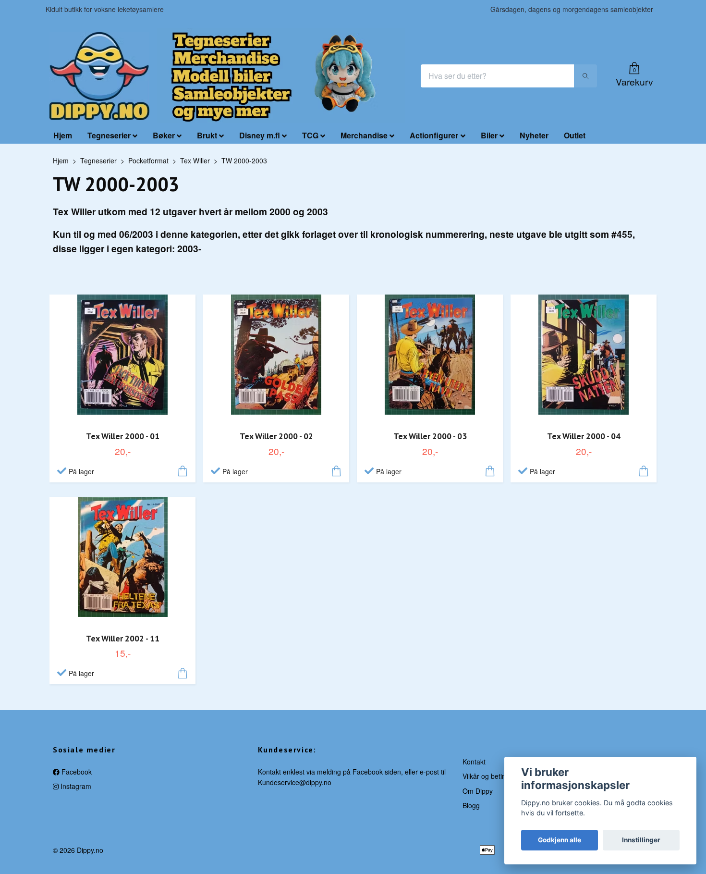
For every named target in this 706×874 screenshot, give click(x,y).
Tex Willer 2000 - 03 (430, 436)
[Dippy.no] (99, 76)
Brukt (207, 135)
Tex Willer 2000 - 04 (584, 436)
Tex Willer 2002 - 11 (122, 638)
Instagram (75, 786)
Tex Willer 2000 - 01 (122, 436)
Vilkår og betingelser (493, 776)
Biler (489, 135)
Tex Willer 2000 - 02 (276, 436)
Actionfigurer (434, 135)
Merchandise (364, 135)
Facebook (76, 771)
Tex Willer (195, 160)
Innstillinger (641, 840)
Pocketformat (148, 160)
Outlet (574, 135)
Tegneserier (109, 135)
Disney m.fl (259, 135)
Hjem (62, 135)
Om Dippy (478, 791)
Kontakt (474, 761)
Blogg (471, 805)
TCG (310, 135)
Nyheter (534, 135)
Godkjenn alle (559, 840)
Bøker (164, 135)
